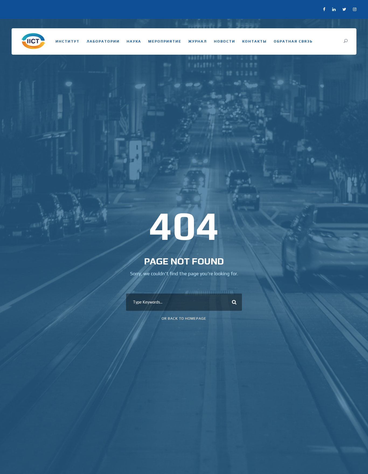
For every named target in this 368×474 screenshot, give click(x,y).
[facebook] (324, 9)
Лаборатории (103, 41)
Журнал (197, 41)
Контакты (254, 41)
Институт (67, 41)
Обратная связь (293, 41)
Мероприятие (164, 41)
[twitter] (344, 9)
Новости (224, 41)
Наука (134, 41)
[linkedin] (334, 9)
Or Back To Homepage (184, 318)
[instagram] (354, 9)
